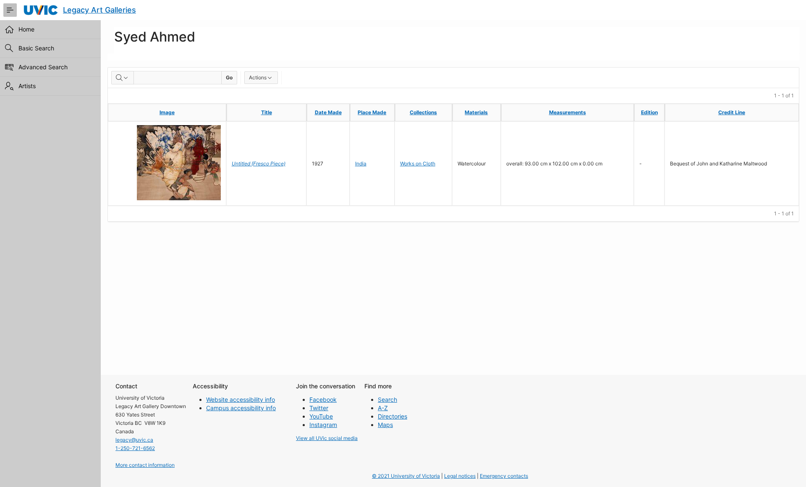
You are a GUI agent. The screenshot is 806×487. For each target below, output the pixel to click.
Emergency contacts (504, 476)
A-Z (383, 407)
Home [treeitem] (26, 29)
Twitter (318, 407)
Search (387, 399)
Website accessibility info (240, 399)
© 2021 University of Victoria (406, 476)
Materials (476, 112)
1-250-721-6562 (135, 448)
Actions (258, 77)
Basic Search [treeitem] (36, 48)
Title (266, 112)
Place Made (372, 112)
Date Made (328, 112)
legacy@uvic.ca (134, 440)
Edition (649, 112)
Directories (392, 416)
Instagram (323, 424)
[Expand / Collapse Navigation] (10, 10)
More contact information (145, 465)
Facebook (323, 399)
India (360, 163)
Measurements (567, 112)
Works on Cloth (417, 163)
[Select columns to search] (122, 77)
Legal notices (460, 476)
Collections (423, 112)
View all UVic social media (327, 438)
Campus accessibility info (241, 407)
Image (167, 112)
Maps (385, 424)
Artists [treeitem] (27, 85)
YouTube (321, 416)
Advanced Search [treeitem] (43, 67)
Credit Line (731, 112)
